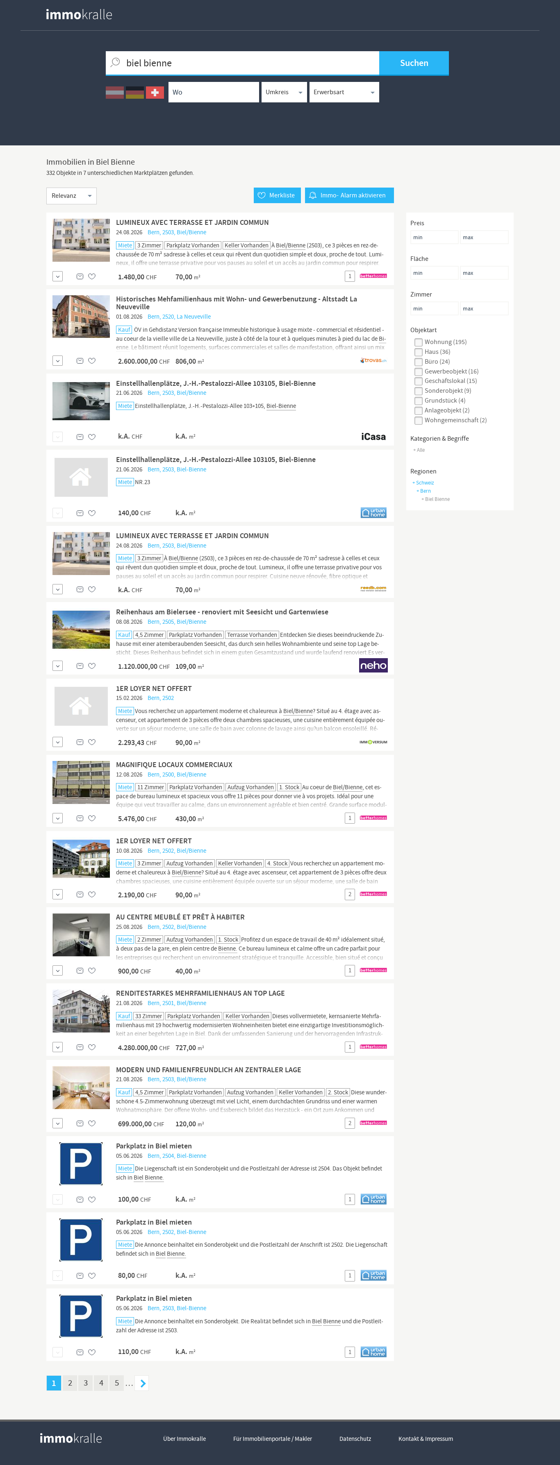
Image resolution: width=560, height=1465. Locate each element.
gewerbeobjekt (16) (452, 371)
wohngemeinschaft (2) (456, 420)
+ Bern (424, 490)
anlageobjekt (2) (447, 410)
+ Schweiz (423, 482)
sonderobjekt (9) (448, 391)
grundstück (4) (445, 400)
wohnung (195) (446, 342)
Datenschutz (355, 1439)
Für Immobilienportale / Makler (272, 1439)
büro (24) (437, 362)
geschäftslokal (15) (451, 381)
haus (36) (438, 352)
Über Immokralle (184, 1439)
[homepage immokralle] (79, 14)
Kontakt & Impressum (425, 1439)
